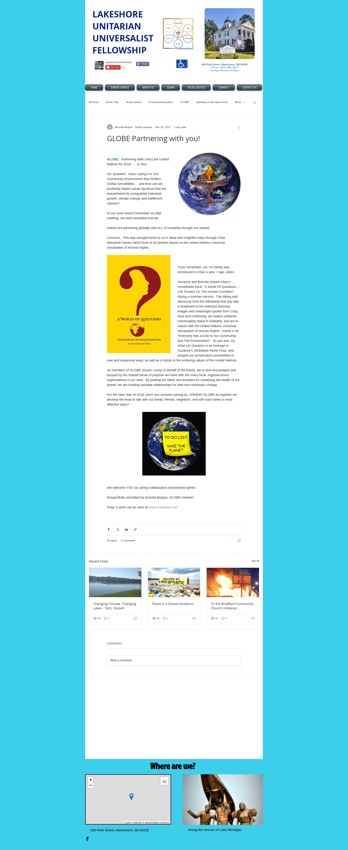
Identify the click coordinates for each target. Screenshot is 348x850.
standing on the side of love (212, 102)
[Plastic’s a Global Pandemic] (174, 582)
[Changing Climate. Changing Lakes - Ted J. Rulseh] (115, 582)
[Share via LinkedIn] (126, 529)
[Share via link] (135, 529)
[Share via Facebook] (108, 529)
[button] (254, 102)
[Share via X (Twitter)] (117, 529)
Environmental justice (161, 102)
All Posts (94, 102)
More (238, 102)
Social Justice (133, 102)
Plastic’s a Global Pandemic (173, 604)
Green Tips (112, 102)
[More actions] (239, 127)
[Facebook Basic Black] (87, 839)
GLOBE (184, 102)
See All (255, 560)
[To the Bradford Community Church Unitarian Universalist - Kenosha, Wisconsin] (233, 582)
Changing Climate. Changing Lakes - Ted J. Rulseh (114, 606)
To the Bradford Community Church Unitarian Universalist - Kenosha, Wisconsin (232, 606)
